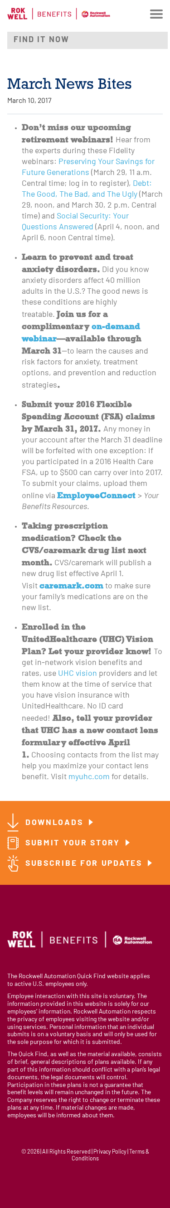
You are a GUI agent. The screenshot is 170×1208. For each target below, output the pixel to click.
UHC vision (77, 674)
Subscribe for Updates (85, 864)
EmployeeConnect (96, 495)
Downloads (55, 823)
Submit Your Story (74, 843)
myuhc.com (89, 777)
